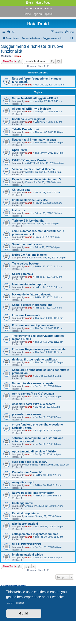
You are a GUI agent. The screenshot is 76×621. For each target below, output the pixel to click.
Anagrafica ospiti (23, 482)
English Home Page (38, 2)
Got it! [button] (23, 613)
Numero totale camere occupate (32, 383)
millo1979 (30, 163)
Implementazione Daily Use (30, 200)
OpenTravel (19, 150)
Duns (28, 182)
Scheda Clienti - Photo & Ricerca (33, 169)
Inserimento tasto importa (29, 284)
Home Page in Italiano (38, 8)
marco (17, 56)
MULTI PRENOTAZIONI (27, 544)
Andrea (29, 506)
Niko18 (29, 172)
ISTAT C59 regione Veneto (29, 160)
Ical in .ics (19, 210)
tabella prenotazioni (25, 523)
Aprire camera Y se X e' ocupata (33, 393)
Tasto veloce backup (25, 263)
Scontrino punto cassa (27, 244)
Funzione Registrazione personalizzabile (38, 349)
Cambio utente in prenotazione (32, 304)
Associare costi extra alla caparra (33, 404)
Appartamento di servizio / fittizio (34, 451)
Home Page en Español (38, 14)
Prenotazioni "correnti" (27, 472)
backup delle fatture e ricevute (31, 294)
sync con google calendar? (30, 461)
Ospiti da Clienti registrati (29, 119)
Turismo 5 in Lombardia (27, 220)
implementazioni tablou (27, 554)
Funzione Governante (26, 315)
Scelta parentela (22, 273)
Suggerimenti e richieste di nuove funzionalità (32, 48)
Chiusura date (21, 189)
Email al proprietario (25, 513)
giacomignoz (31, 464)
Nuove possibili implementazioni (33, 492)
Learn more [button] (15, 602)
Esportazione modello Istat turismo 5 (36, 179)
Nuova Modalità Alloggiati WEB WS (35, 98)
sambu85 (30, 257)
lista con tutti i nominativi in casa (34, 139)
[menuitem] (11, 32)
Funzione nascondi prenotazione (33, 325)
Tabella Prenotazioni (25, 129)
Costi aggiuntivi (22, 503)
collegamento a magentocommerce (35, 534)
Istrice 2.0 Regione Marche (29, 254)
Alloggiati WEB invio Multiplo (31, 108)
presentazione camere (26, 414)
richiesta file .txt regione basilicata (34, 359)
